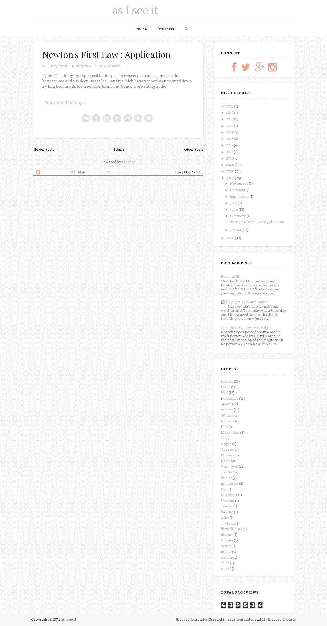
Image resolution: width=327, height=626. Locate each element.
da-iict (226, 478)
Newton (63, 66)
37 (223, 438)
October (237, 190)
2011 (230, 152)
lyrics (226, 546)
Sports (226, 404)
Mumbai (228, 455)
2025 (230, 106)
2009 (230, 165)
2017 (230, 113)
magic (226, 552)
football (227, 421)
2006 (230, 238)
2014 (230, 132)
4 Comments (112, 66)
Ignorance (229, 399)
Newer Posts (43, 150)
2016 (230, 119)
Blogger (128, 162)
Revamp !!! (230, 277)
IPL (224, 427)
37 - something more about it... (246, 327)
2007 (230, 178)
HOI (224, 393)
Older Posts (193, 150)
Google (227, 450)
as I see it (135, 10)
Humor (52, 66)
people (227, 557)
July (234, 203)
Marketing (230, 433)
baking (227, 512)
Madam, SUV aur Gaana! (248, 302)
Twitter (227, 472)
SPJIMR (227, 415)
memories (229, 484)
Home (142, 29)
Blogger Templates (192, 620)
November (239, 184)
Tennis (227, 506)
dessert (227, 535)
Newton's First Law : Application (106, 54)
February (238, 216)
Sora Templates (241, 620)
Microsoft (229, 495)
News (225, 461)
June (234, 210)
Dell (224, 489)
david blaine (231, 529)
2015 (230, 126)
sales (225, 563)
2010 (230, 158)
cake (225, 518)
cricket (227, 410)
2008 (230, 171)
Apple (226, 444)
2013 (230, 139)
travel (226, 569)
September (240, 197)
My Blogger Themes (279, 620)
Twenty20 (229, 467)
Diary (225, 387)
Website (167, 29)
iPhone (227, 540)
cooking (228, 523)
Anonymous (83, 66)
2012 (230, 145)
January (237, 230)
